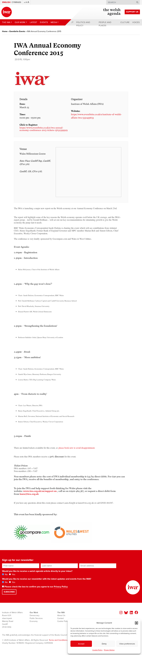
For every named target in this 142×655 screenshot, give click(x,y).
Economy (34, 621)
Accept (81, 644)
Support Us (132, 12)
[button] (136, 622)
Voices (136, 22)
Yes (13, 574)
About (70, 22)
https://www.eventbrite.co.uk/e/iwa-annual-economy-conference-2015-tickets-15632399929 (44, 129)
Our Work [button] (20, 22)
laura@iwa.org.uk (29, 494)
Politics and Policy (83, 24)
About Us (61, 615)
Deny (104, 644)
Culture (125, 22)
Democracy (34, 615)
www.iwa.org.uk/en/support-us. (40, 491)
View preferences (127, 644)
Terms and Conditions (58, 640)
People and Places (105, 24)
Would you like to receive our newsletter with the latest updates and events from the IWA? (46, 579)
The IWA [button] (6, 22)
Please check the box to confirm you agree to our (36, 586)
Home (4, 31)
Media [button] (54, 22)
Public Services (36, 618)
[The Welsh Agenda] (112, 12)
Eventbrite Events (17, 31)
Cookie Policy (97, 650)
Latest (33, 22)
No (6, 574)
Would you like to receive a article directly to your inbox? (37, 571)
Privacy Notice (109, 650)
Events (44, 22)
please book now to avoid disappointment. (77, 447)
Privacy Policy (61, 586)
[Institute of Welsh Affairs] (6, 12)
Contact (60, 618)
